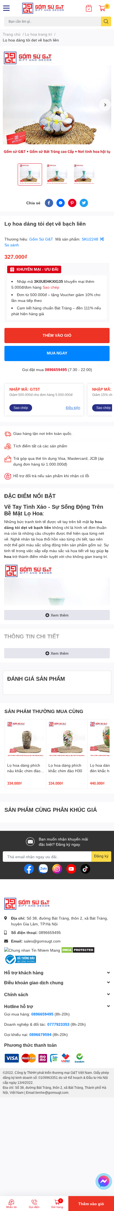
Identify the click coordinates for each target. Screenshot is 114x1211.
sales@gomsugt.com (42, 941)
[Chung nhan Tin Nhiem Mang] (32, 949)
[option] (57, 105)
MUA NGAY (57, 353)
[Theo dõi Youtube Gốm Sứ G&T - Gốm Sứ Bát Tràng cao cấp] (71, 868)
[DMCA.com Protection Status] (78, 949)
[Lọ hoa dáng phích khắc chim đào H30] (66, 740)
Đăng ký (101, 856)
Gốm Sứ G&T (41, 239)
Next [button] (105, 105)
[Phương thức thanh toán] (38, 1057)
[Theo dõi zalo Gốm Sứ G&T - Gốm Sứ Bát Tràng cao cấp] (43, 868)
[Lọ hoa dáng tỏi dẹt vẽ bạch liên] (57, 105)
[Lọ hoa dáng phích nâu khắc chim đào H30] (25, 740)
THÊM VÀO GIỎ (57, 335)
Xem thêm (60, 615)
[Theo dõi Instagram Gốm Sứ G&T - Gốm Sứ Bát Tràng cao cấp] (57, 868)
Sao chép (51, 287)
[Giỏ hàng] (102, 8)
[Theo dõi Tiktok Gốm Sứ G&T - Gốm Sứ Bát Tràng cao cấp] (85, 868)
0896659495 (56, 369)
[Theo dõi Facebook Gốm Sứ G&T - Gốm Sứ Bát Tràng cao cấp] (29, 868)
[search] (106, 21)
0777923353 (58, 1024)
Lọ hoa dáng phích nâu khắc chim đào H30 (23, 770)
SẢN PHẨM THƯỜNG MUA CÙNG (43, 711)
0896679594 (40, 1034)
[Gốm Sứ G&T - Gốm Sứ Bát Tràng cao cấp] (47, 8)
